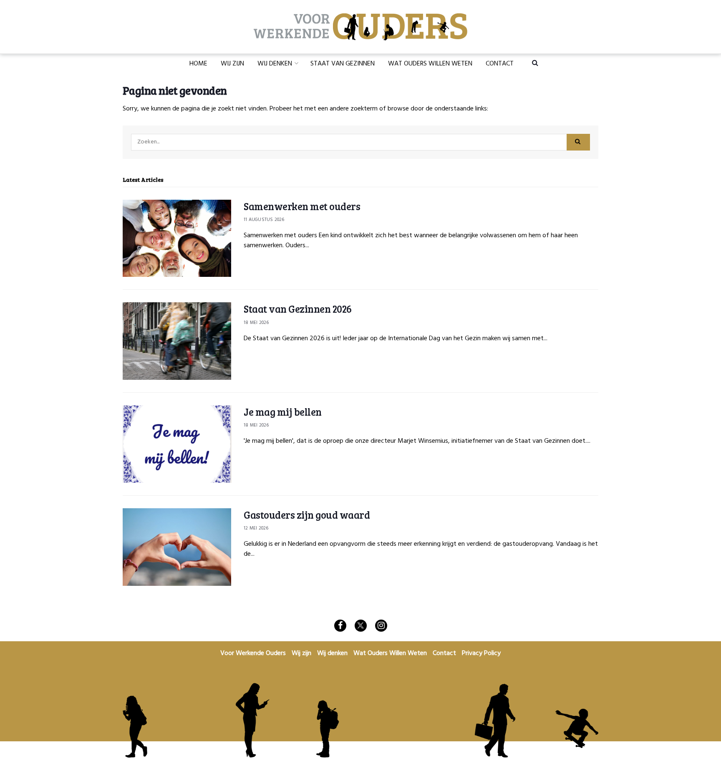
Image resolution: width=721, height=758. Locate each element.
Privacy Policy (481, 653)
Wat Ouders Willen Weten (430, 63)
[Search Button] (535, 62)
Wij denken (274, 63)
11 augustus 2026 (264, 219)
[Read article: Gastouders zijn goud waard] (177, 547)
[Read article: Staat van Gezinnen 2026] (177, 341)
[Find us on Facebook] (340, 626)
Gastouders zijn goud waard (307, 515)
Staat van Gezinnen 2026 (298, 309)
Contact (500, 63)
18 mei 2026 (256, 322)
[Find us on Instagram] (381, 626)
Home (198, 63)
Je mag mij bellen (283, 412)
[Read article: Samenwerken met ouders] (177, 238)
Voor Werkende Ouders (253, 653)
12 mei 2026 (256, 528)
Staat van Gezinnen (342, 63)
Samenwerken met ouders (302, 206)
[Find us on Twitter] (361, 626)
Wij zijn (232, 63)
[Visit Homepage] (360, 27)
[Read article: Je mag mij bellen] (177, 444)
